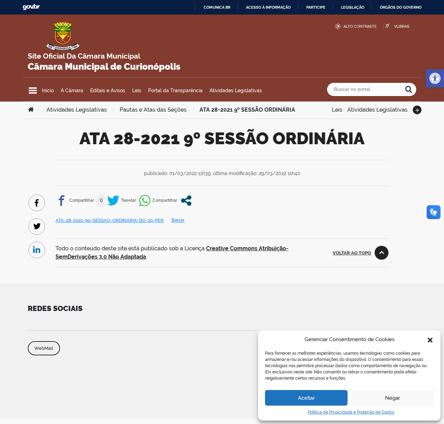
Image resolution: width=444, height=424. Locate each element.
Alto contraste (360, 26)
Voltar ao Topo (352, 253)
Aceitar (306, 398)
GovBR (31, 7)
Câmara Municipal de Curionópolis (104, 66)
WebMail (43, 348)
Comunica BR (217, 7)
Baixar (178, 220)
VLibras (401, 26)
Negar (392, 398)
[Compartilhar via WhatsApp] (158, 200)
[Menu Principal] (33, 90)
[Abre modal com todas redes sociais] (186, 200)
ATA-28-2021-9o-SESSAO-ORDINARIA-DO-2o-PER (110, 220)
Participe (315, 7)
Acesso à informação (268, 7)
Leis (136, 90)
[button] (430, 339)
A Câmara (72, 90)
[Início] (31, 110)
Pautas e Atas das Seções (153, 109)
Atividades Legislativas (236, 90)
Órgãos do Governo (400, 7)
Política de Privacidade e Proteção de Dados (351, 412)
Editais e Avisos (107, 90)
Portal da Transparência (175, 90)
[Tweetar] (121, 200)
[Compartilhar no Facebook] (75, 200)
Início (48, 90)
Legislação (352, 7)
